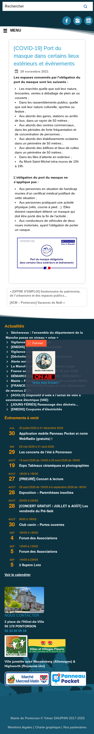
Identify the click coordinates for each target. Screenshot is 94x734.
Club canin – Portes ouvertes (41, 524)
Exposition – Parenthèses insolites (46, 492)
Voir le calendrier (18, 574)
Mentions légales (20, 727)
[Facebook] (66, 20)
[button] (36, 343)
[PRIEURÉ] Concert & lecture (41, 479)
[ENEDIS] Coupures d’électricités (36, 409)
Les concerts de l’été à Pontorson (45, 452)
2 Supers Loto (30, 564)
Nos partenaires (74, 727)
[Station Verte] (16, 646)
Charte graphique (47, 727)
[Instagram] (77, 20)
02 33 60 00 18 (15, 631)
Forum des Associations (38, 538)
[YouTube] (88, 20)
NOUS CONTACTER (22, 615)
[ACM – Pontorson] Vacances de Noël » (37, 302)
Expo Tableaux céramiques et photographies (54, 465)
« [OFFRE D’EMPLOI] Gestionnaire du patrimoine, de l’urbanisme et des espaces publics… (45, 294)
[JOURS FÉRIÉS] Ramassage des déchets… (45, 404)
